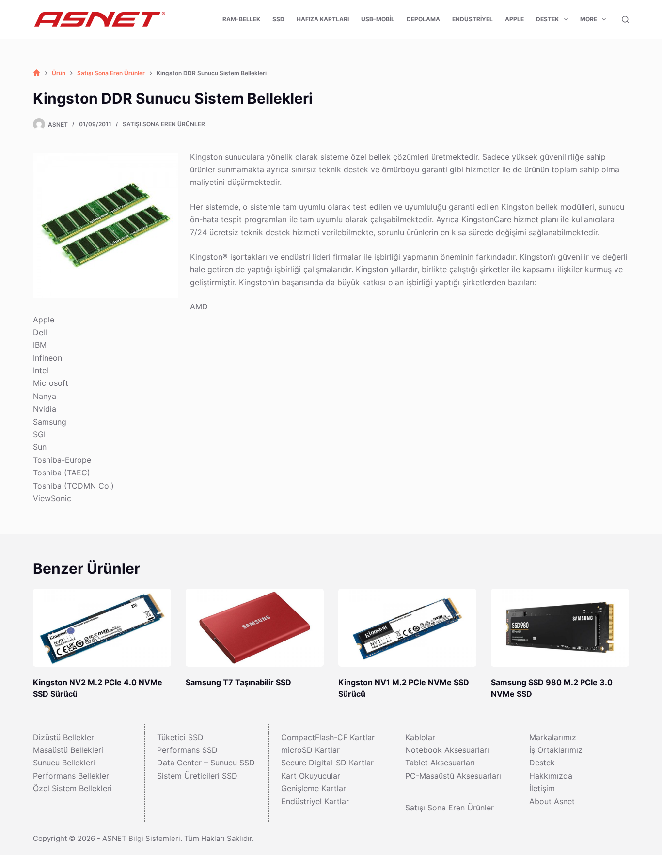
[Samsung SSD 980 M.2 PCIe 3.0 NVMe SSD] (560, 627)
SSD (278, 19)
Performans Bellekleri (72, 775)
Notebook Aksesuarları (447, 750)
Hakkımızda (550, 775)
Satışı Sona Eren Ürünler (164, 124)
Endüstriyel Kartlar (315, 801)
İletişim (542, 788)
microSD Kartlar (310, 750)
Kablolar (420, 737)
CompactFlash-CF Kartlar (328, 737)
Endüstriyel (472, 19)
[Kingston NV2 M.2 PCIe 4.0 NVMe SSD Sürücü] (102, 627)
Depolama (423, 19)
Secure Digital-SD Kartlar (327, 762)
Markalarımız (552, 737)
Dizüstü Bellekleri (64, 737)
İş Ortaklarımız (556, 750)
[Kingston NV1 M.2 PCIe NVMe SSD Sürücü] (407, 627)
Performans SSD (187, 750)
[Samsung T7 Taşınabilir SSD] (255, 627)
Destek (547, 19)
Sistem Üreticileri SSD (197, 775)
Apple (514, 19)
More (588, 19)
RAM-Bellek (241, 19)
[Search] (625, 19)
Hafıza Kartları (323, 19)
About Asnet (552, 801)
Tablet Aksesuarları (440, 762)
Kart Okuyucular (310, 775)
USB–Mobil (377, 19)
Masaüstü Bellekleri (68, 750)
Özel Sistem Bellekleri (72, 788)
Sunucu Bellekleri (64, 762)
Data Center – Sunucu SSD (206, 762)
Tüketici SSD (180, 737)
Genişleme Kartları (314, 788)
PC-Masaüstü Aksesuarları (453, 775)
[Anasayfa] (36, 72)
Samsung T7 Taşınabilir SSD (238, 682)
